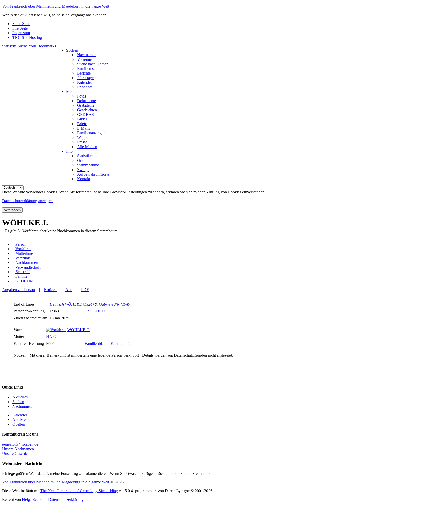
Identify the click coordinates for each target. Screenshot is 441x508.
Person (20, 244)
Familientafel (121, 343)
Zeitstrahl (22, 272)
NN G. (51, 336)
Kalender (19, 415)
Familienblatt (95, 343)
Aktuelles (20, 397)
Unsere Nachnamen (18, 449)
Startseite (9, 46)
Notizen (50, 289)
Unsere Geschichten (18, 453)
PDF (85, 289)
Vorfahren (23, 249)
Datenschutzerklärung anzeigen (27, 201)
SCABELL (97, 311)
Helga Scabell (33, 499)
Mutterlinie (24, 253)
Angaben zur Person (18, 289)
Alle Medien (22, 419)
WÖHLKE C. (78, 330)
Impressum (21, 33)
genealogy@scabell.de (20, 444)
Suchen (72, 50)
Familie (21, 276)
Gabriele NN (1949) (115, 304)
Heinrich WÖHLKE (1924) (72, 304)
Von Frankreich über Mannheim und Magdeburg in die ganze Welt (55, 6)
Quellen (18, 424)
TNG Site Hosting (27, 37)
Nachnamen (22, 406)
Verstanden (12, 210)
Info (69, 151)
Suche (23, 46)
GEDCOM (24, 281)
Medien (72, 91)
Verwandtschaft (27, 267)
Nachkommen (26, 262)
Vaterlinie (23, 258)
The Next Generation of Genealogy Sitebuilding (79, 491)
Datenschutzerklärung (65, 499)
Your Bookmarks (42, 46)
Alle (68, 289)
